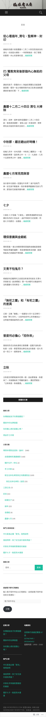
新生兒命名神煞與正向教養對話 (17, 475)
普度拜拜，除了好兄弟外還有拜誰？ (17, 540)
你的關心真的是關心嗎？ (13, 429)
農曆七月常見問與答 (16, 173)
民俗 (5, 494)
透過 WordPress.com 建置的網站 (17, 707)
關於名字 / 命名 (11, 463)
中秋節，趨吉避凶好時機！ (20, 142)
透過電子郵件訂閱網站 (11, 588)
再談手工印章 (8, 435)
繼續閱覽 (28, 56)
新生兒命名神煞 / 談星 (15, 481)
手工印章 (8, 469)
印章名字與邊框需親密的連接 (14, 546)
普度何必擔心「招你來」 (19, 335)
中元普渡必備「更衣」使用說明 (15, 534)
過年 (6, 506)
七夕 (6, 205)
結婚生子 (8, 500)
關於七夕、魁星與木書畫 (13, 553)
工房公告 (6, 488)
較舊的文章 (23, 400)
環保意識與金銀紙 (14, 237)
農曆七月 (8, 519)
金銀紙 (7, 512)
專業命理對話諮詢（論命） (14, 450)
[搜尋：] (23, 567)
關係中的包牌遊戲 (10, 423)
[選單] (6, 12)
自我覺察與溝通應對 (13, 457)
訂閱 (7, 609)
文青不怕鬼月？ (13, 268)
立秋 (6, 367)
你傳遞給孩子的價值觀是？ (14, 416)
